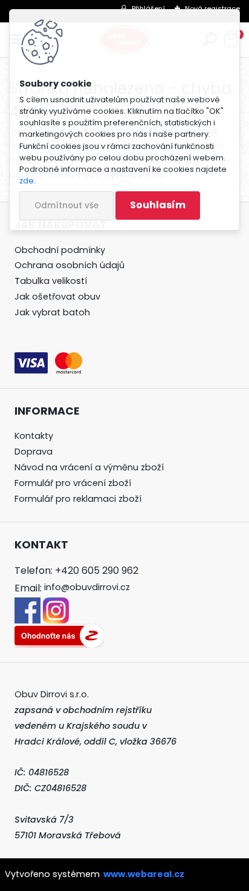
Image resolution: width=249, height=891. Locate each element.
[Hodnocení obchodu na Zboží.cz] (59, 631)
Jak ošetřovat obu (55, 297)
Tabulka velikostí (51, 281)
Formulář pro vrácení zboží (73, 483)
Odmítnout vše (66, 205)
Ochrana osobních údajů (69, 265)
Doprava (34, 452)
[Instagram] (56, 605)
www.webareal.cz (143, 874)
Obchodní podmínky (60, 250)
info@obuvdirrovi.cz (87, 587)
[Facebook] (27, 605)
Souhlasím (158, 205)
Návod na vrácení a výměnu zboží (89, 467)
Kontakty (34, 436)
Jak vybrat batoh (52, 312)
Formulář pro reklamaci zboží (78, 499)
